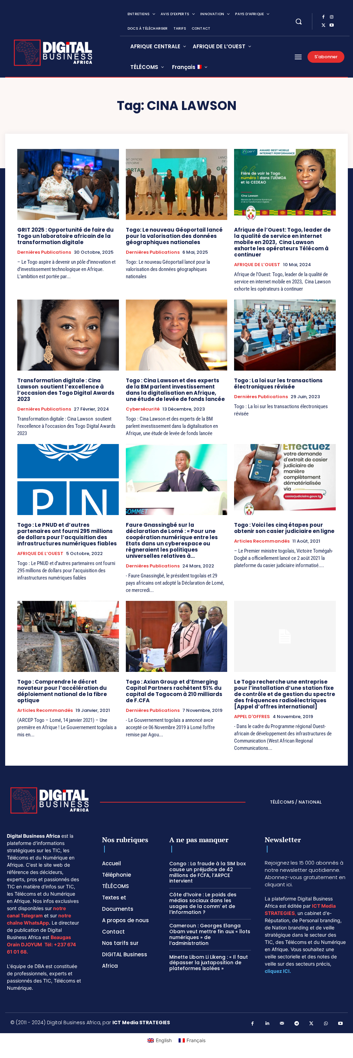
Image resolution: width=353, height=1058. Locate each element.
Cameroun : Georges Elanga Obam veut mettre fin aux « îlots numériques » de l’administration (209, 934)
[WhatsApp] (326, 1023)
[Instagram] (331, 17)
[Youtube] (331, 25)
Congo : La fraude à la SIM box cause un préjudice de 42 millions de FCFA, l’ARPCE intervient (207, 872)
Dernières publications (44, 252)
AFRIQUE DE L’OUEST (257, 265)
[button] (298, 21)
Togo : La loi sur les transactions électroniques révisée (278, 383)
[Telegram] (296, 1023)
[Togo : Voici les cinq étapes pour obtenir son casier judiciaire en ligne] (285, 479)
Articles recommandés (262, 541)
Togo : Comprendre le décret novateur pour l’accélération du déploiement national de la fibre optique (62, 691)
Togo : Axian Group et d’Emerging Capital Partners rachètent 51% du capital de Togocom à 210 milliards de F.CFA (174, 691)
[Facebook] (323, 17)
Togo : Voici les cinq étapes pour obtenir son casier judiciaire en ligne (284, 528)
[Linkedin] (267, 1023)
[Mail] (282, 1023)
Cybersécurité (143, 409)
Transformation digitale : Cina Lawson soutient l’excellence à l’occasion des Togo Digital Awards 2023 (65, 390)
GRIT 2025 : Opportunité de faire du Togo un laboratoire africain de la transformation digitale (65, 236)
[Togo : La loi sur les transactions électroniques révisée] (285, 335)
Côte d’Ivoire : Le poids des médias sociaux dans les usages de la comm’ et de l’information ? (202, 903)
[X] (323, 25)
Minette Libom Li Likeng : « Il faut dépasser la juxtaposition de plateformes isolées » (208, 963)
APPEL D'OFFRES (252, 716)
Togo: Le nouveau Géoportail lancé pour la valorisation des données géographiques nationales (174, 236)
